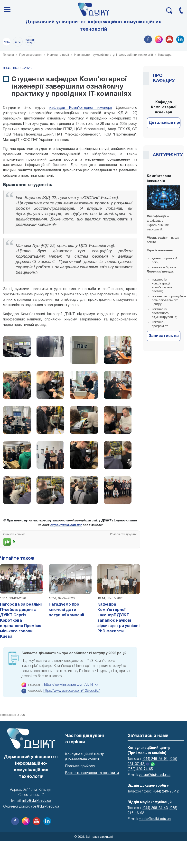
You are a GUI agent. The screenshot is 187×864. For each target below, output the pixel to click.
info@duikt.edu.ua (36, 800)
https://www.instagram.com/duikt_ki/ (71, 684)
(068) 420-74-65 (140, 769)
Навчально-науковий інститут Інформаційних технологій (113, 55)
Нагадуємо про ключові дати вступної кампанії (66, 610)
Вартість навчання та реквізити (92, 773)
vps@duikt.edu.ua (45, 806)
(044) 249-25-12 (166, 791)
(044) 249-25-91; (155, 759)
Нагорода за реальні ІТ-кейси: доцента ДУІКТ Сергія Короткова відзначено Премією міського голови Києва (21, 620)
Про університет (30, 55)
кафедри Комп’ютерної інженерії (80, 107)
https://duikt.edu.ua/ (66, 525)
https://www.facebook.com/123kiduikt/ (71, 690)
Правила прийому (80, 766)
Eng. (18, 41)
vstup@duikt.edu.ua (154, 775)
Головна (8, 55)
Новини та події (58, 55)
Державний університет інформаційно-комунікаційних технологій (93, 26)
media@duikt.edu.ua (155, 819)
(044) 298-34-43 (155, 808)
